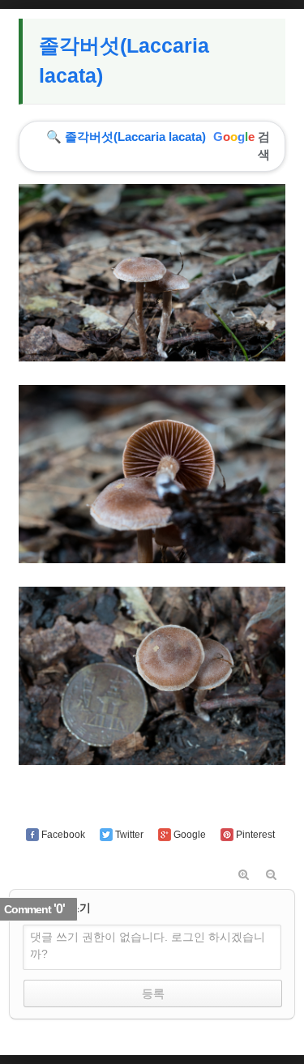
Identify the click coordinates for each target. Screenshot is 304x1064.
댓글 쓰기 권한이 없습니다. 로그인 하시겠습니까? (147, 945)
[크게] (244, 875)
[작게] (271, 875)
